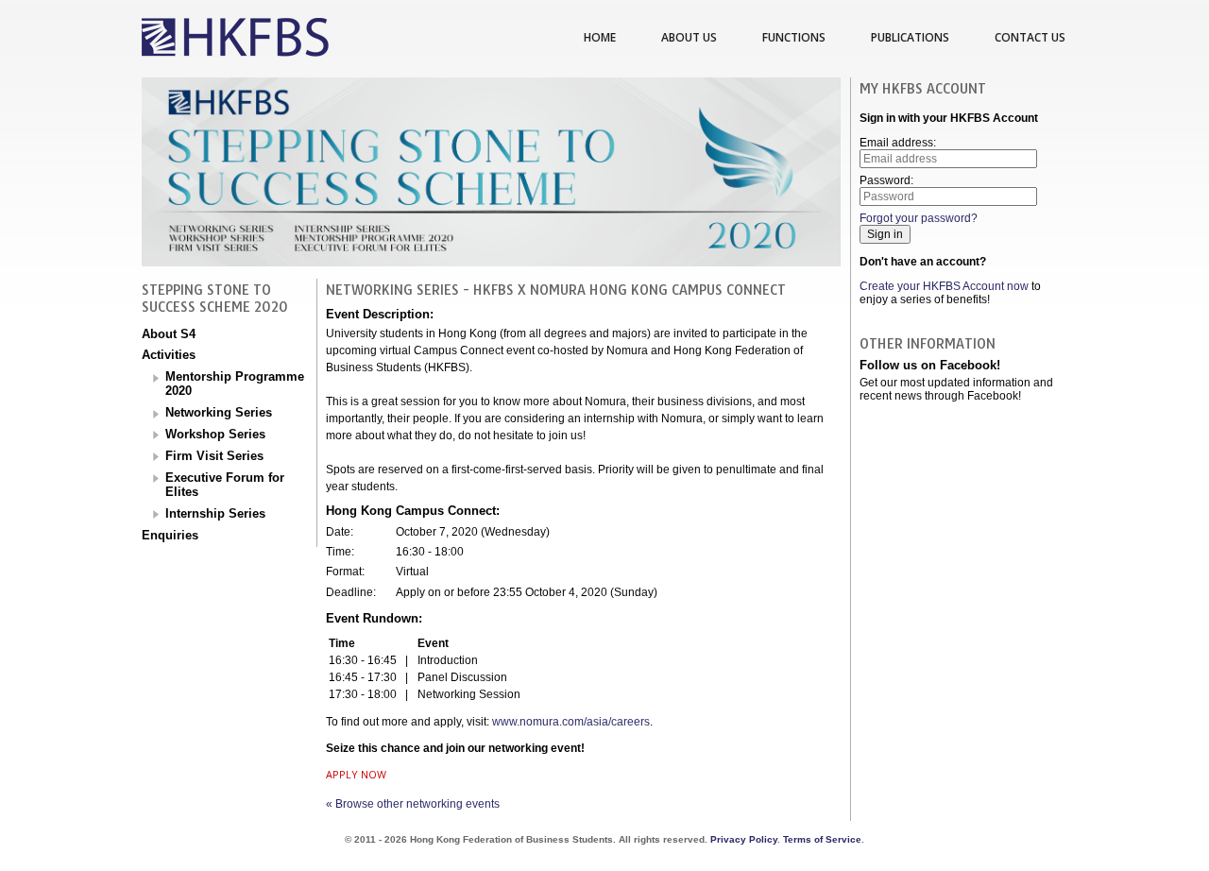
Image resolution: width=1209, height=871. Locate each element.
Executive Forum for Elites (224, 484)
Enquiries (170, 535)
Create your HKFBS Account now (944, 286)
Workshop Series (215, 434)
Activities (169, 355)
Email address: (898, 142)
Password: (886, 180)
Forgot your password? (919, 218)
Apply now (356, 774)
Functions (794, 37)
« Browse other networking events (413, 804)
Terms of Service (822, 839)
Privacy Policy (743, 839)
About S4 (169, 334)
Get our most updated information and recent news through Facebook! (956, 389)
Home (600, 37)
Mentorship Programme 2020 (234, 383)
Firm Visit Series (214, 456)
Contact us (1030, 37)
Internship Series (215, 513)
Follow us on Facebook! (930, 365)
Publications (910, 37)
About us (689, 37)
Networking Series (218, 412)
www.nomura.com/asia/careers (571, 721)
